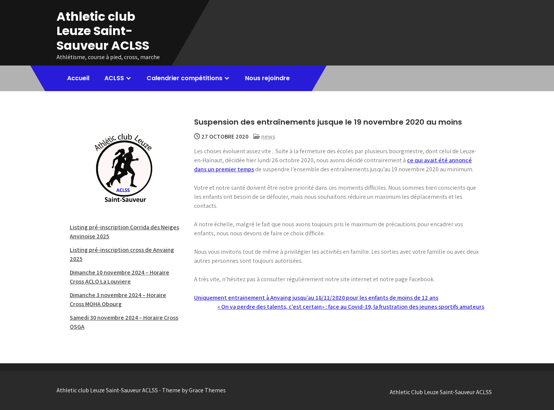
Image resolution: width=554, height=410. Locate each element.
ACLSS (114, 78)
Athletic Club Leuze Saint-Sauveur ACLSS (441, 392)
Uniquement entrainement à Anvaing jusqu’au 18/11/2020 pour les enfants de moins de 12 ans (316, 298)
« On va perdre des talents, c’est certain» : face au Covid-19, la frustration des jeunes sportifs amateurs (350, 307)
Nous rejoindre (267, 78)
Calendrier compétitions (184, 78)
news (268, 136)
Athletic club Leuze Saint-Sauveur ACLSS (103, 31)
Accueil (78, 78)
